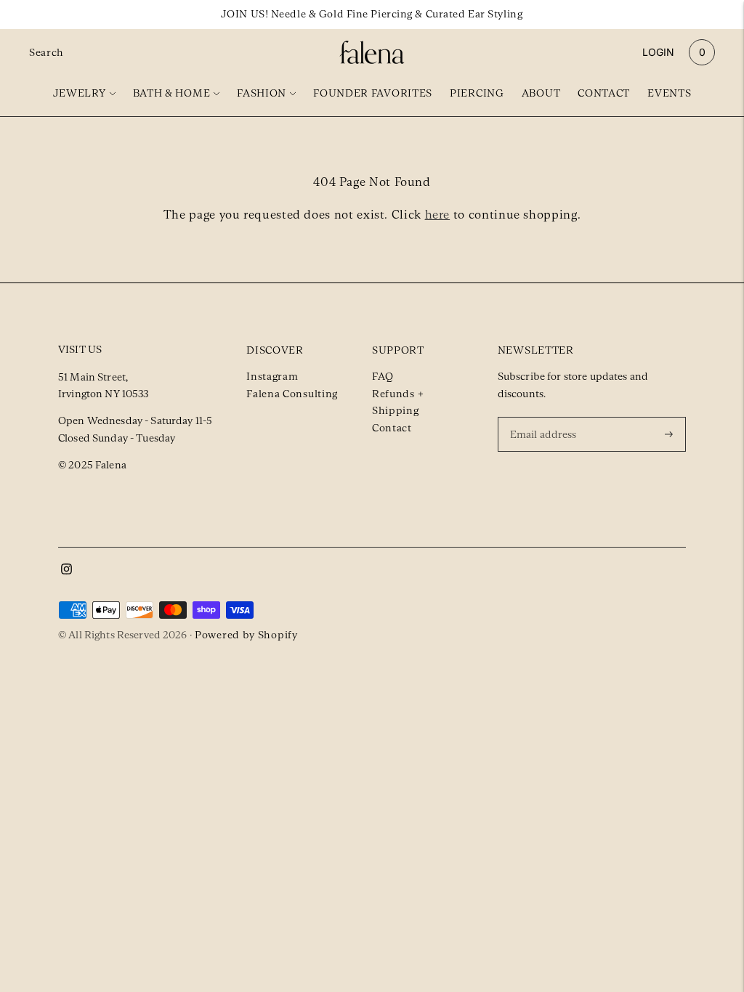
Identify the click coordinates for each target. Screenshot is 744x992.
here (437, 214)
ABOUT (541, 93)
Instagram (272, 376)
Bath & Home (172, 93)
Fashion (261, 93)
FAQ (383, 376)
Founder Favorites (372, 93)
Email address (545, 416)
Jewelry (79, 93)
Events (669, 93)
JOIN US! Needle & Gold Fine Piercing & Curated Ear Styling (371, 14)
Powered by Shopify (246, 635)
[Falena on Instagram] (66, 571)
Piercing (477, 93)
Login (658, 52)
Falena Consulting (292, 393)
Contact (604, 93)
